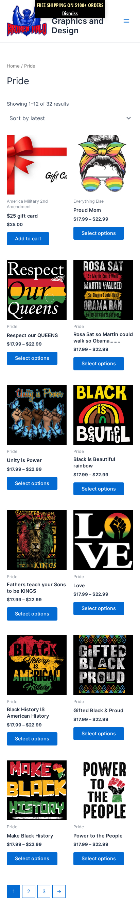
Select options (99, 233)
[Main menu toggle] (126, 21)
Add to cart (28, 239)
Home (13, 66)
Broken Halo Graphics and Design (78, 20)
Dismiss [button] (70, 13)
